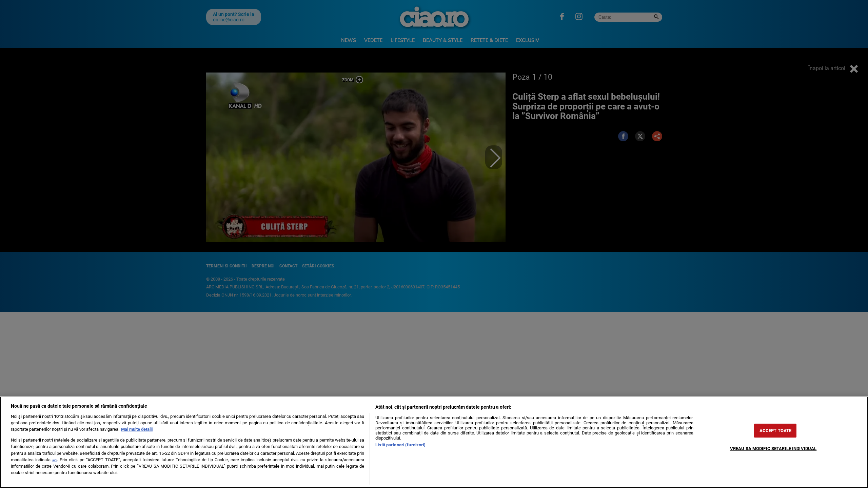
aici (54, 460)
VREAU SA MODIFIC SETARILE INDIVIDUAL (773, 448)
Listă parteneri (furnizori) (400, 444)
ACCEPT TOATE (776, 430)
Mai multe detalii (137, 429)
